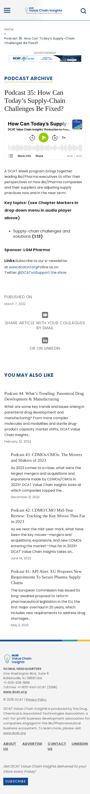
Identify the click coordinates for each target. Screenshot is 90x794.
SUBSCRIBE (15, 781)
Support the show (51, 272)
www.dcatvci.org (23, 267)
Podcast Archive (28, 78)
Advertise (32, 743)
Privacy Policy (36, 699)
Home (9, 29)
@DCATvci (27, 272)
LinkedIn (80, 743)
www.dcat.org (15, 692)
